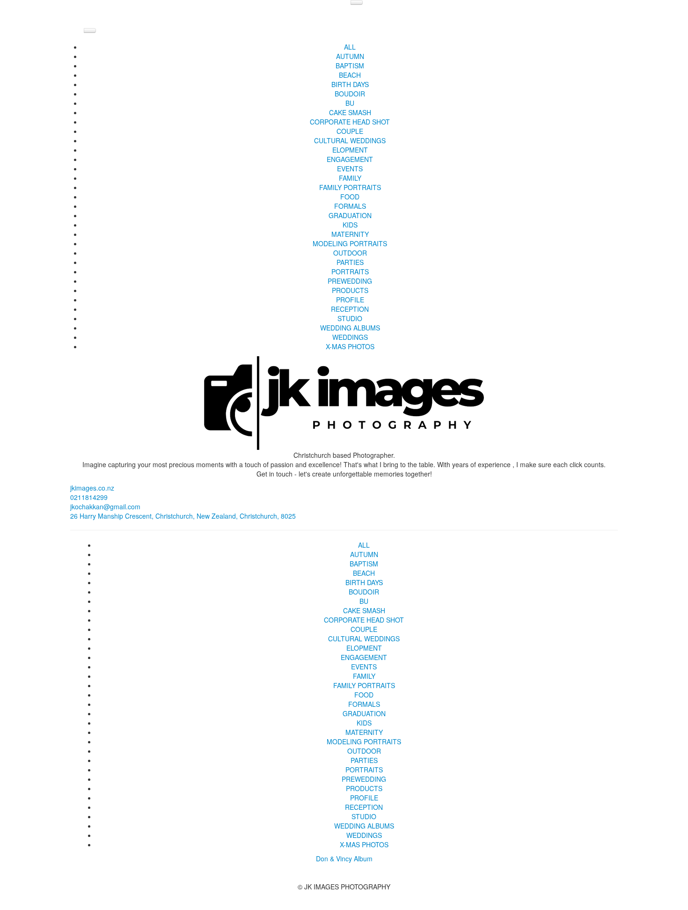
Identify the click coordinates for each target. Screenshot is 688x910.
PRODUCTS (350, 290)
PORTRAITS (350, 271)
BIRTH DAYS (350, 84)
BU (349, 103)
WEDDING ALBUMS (350, 327)
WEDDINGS (350, 337)
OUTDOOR (350, 252)
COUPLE (350, 131)
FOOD (349, 196)
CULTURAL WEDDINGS (350, 140)
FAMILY (350, 178)
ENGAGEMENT (350, 159)
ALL (350, 46)
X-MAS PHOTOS (350, 346)
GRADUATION (350, 215)
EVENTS (350, 168)
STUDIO (349, 318)
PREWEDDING (350, 281)
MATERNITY (350, 234)
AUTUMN (350, 56)
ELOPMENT (350, 149)
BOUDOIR (350, 93)
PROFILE (350, 299)
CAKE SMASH (350, 112)
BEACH (350, 75)
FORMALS (350, 206)
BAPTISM (350, 65)
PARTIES (350, 262)
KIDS (350, 224)
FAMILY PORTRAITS (350, 187)
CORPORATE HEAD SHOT (350, 121)
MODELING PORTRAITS (350, 243)
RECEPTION (350, 309)
